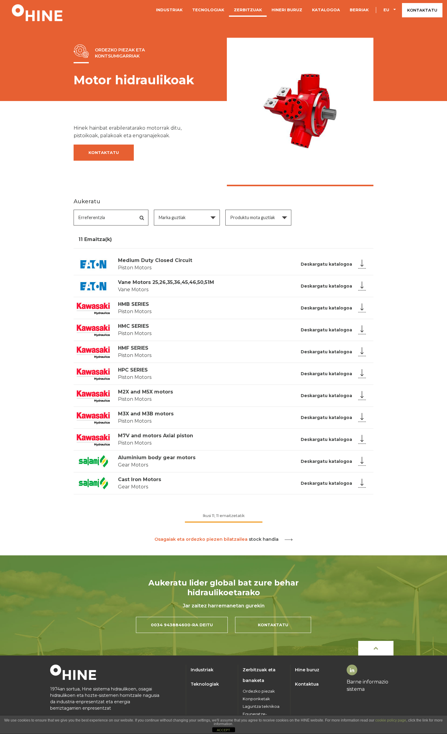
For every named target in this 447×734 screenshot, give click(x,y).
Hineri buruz (287, 10)
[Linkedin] (352, 670)
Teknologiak (205, 684)
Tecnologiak (208, 10)
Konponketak (256, 699)
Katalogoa (326, 10)
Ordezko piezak (259, 691)
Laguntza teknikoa (261, 706)
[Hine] (37, 12)
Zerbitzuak (248, 10)
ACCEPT (223, 730)
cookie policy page (390, 720)
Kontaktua (307, 684)
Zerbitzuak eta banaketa (259, 675)
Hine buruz (307, 670)
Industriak (169, 10)
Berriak (359, 10)
